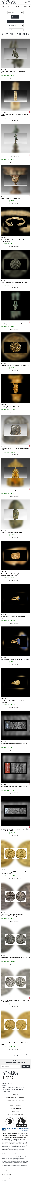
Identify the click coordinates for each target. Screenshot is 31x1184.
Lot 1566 (3, 530)
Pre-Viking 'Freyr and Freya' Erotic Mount (13, 324)
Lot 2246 (3, 784)
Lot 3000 (3, 912)
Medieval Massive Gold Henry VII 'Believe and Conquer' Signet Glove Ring (14, 574)
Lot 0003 (3, 154)
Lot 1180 (3, 489)
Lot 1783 (3, 698)
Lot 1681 (3, 657)
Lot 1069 (3, 446)
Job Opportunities (15, 1109)
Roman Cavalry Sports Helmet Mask (11, 532)
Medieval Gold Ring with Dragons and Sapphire (15, 659)
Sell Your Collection (6, 1175)
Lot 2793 (3, 869)
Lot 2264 (3, 827)
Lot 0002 (4, 112)
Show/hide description (15, 21)
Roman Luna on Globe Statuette (10, 157)
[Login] (26, 2)
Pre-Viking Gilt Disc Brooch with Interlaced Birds (15, 365)
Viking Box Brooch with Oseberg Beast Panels (14, 282)
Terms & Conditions (15, 1106)
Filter (16, 16)
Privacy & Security (15, 1103)
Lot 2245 (3, 741)
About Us (15, 1094)
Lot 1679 (3, 614)
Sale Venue (15, 1111)
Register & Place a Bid (6, 1174)
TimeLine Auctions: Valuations (15, 1100)
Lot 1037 (3, 363)
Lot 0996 (3, 237)
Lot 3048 (3, 998)
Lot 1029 (3, 322)
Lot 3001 (3, 955)
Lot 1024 (3, 280)
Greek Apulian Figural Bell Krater (10, 198)
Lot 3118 (3, 1040)
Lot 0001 (3, 69)
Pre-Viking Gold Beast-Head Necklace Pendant (14, 407)
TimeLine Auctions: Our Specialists (15, 1097)
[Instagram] (7, 1077)
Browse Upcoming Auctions (8, 1172)
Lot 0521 (3, 196)
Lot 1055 (3, 404)
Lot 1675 (3, 571)
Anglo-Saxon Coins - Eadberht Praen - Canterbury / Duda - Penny (12, 915)
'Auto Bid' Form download (15, 1114)
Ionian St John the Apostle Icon (10, 491)
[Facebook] (3, 1077)
